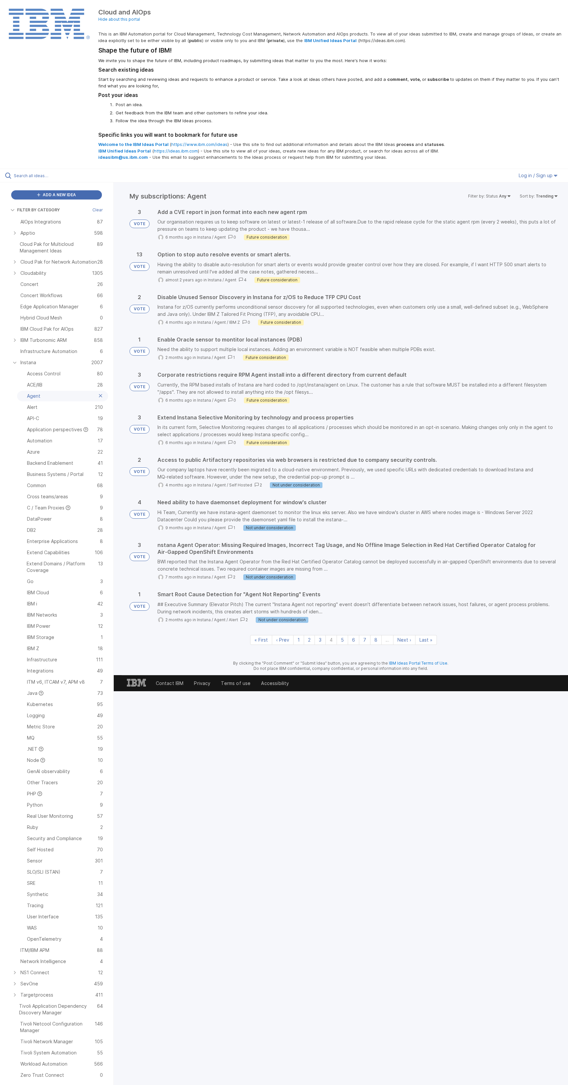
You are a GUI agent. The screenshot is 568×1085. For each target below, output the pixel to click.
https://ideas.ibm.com (176, 150)
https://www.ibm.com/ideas (199, 144)
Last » (426, 640)
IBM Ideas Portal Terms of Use (418, 663)
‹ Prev (282, 640)
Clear (97, 209)
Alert (233, 619)
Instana (204, 237)
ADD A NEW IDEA (59, 194)
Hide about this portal (119, 19)
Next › (404, 640)
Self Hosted (240, 485)
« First (261, 640)
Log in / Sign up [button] (536, 175)
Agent (220, 237)
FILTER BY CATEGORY (38, 209)
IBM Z (234, 322)
